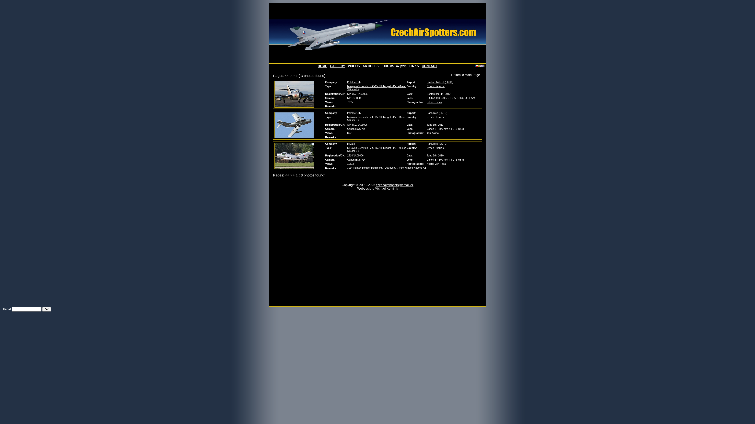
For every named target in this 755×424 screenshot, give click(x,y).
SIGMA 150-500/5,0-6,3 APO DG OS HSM (451, 98)
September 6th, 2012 (438, 93)
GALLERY (337, 66)
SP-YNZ (352, 93)
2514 (350, 155)
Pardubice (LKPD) (437, 112)
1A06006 (362, 93)
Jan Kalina (433, 133)
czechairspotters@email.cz (394, 185)
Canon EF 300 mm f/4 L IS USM (445, 128)
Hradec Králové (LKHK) (440, 82)
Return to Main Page (465, 75)
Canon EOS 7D (356, 128)
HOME (322, 66)
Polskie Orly (354, 82)
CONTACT (429, 66)
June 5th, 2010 (435, 155)
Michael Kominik (386, 188)
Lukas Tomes (434, 102)
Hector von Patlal (436, 163)
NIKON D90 (354, 98)
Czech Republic (436, 86)
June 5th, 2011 (435, 124)
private (351, 143)
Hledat (6, 309)
